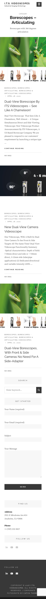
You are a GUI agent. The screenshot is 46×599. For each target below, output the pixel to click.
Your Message (10, 448)
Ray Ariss (7, 156)
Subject (7, 435)
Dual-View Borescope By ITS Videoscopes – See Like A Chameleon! (21, 106)
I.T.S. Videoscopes (17, 3)
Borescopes (10, 88)
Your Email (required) (14, 422)
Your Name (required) (14, 409)
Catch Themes (31, 593)
